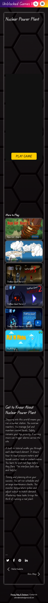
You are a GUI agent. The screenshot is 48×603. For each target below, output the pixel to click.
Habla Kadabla (17, 569)
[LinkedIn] (27, 560)
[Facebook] (14, 560)
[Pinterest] (20, 560)
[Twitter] (8, 560)
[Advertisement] (24, 48)
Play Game (24, 156)
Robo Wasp (22, 574)
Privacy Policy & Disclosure (19, 594)
